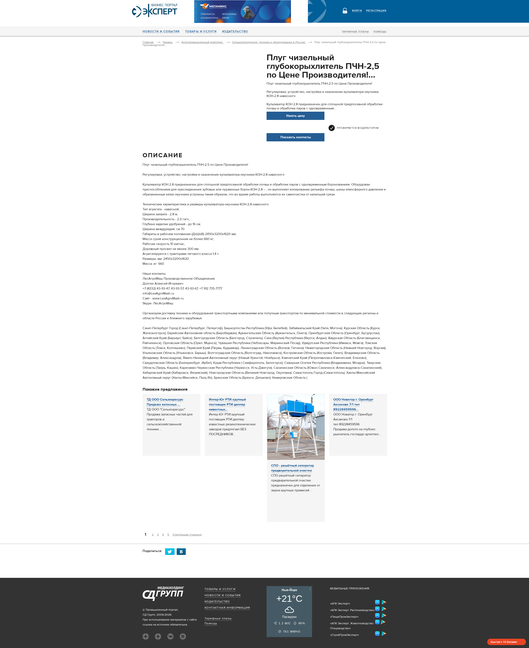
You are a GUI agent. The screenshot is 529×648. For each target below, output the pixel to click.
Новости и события (161, 31)
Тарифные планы (355, 32)
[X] (171, 551)
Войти (357, 10)
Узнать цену (295, 116)
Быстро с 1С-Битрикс (504, 642)
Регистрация (376, 10)
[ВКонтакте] (182, 551)
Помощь (379, 32)
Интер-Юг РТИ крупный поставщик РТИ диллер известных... (227, 404)
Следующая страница (187, 535)
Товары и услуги (201, 31)
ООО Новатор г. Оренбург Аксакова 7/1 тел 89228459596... (353, 404)
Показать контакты (295, 137)
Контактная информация (227, 608)
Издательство (235, 31)
